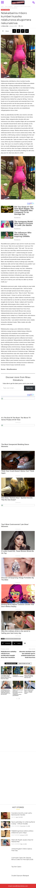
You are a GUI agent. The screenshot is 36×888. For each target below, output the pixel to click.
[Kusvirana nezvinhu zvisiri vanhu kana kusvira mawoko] (5, 815)
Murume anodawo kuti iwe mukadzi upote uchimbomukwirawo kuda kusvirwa (27, 654)
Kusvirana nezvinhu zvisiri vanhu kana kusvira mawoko (21, 814)
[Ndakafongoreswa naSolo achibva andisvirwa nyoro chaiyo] (5, 833)
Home (2, 6)
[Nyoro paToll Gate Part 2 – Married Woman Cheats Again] (29, 685)
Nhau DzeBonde (8, 6)
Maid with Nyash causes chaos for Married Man (28, 676)
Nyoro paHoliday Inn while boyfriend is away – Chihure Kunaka (23, 823)
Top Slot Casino (16, 867)
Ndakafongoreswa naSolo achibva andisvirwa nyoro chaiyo (22, 832)
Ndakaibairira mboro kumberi (13, 638)
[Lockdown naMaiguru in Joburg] (18, 670)
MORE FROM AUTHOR (24, 663)
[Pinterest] (23, 31)
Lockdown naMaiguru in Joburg (18, 676)
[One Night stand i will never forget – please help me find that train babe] (6, 670)
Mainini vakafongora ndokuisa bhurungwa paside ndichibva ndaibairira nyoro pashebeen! (18, 692)
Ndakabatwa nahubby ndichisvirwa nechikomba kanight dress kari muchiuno (8, 654)
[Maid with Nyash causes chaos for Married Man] (29, 670)
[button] (18, 177)
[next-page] (19, 699)
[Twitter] (18, 31)
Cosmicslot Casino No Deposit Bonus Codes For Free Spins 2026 (22, 858)
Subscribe (29, 388)
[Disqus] (18, 726)
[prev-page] (17, 699)
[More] (25, 643)
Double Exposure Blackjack (20, 875)
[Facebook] (14, 31)
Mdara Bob (5, 26)
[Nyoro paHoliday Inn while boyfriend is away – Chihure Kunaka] (5, 824)
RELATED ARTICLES (11, 663)
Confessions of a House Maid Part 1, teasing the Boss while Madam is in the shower (5, 692)
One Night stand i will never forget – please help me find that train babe (6, 677)
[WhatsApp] (27, 31)
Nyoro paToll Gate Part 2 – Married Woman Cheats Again (28, 691)
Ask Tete (13, 817)
